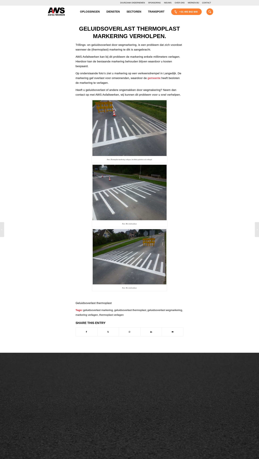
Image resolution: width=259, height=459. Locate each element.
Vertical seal (143, 389)
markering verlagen (87, 314)
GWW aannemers (60, 415)
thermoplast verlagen (111, 314)
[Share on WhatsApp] (129, 331)
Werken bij (193, 3)
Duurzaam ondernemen (132, 3)
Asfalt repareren (102, 375)
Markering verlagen (61, 398)
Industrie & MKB (59, 425)
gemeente (154, 78)
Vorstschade (143, 398)
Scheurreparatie (145, 375)
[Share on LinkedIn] (151, 331)
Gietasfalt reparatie (104, 398)
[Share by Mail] (172, 331)
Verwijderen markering (106, 403)
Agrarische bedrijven (62, 429)
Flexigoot (142, 384)
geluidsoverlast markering (98, 310)
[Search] (206, 12)
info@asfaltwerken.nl (189, 380)
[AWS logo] (56, 12)
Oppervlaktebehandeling (64, 389)
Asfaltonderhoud (59, 375)
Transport (99, 393)
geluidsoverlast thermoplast (130, 310)
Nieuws (167, 3)
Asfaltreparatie (58, 380)
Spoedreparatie (59, 393)
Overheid (55, 420)
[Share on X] (108, 331)
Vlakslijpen (143, 393)
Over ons (180, 3)
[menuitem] (132, 3)
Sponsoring (154, 3)
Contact (206, 3)
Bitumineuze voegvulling (107, 389)
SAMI (140, 380)
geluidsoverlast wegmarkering (164, 310)
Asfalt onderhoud (103, 380)
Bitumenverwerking (61, 384)
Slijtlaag (98, 384)
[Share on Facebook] (86, 331)
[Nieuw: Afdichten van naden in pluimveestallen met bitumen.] (2, 229)
